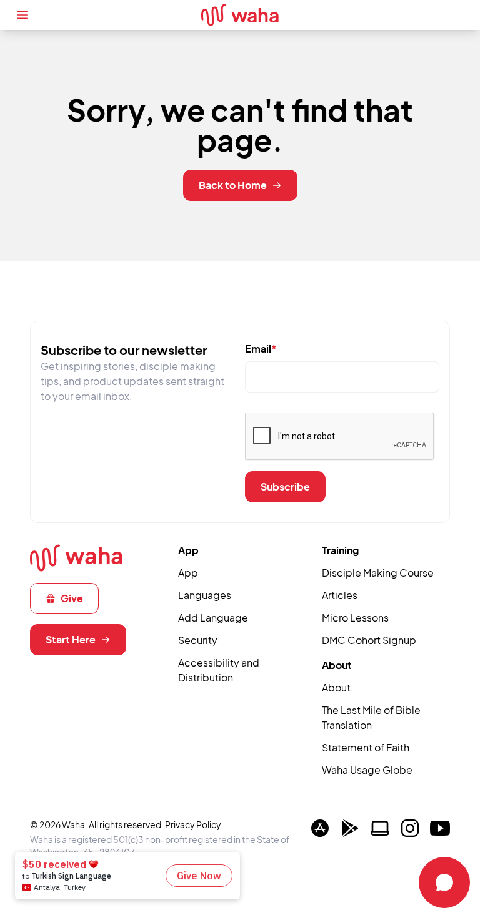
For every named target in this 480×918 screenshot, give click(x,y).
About (336, 687)
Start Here (71, 639)
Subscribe (285, 486)
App (188, 572)
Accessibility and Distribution (218, 670)
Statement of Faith (365, 747)
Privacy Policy (193, 824)
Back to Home (233, 185)
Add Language (213, 617)
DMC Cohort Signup (369, 640)
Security (198, 640)
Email (261, 348)
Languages (204, 595)
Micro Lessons (355, 617)
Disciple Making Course (378, 572)
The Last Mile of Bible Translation (371, 717)
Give (72, 598)
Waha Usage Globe (367, 769)
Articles (340, 595)
